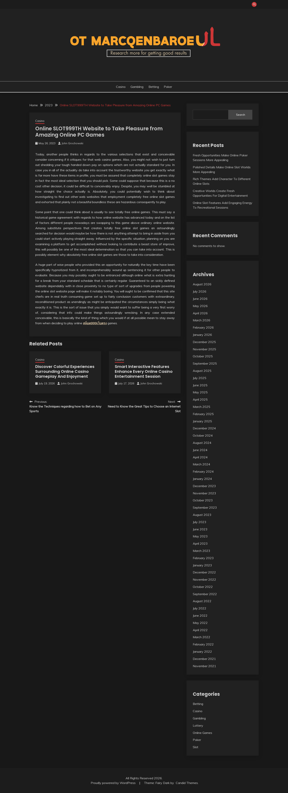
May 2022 (200, 623)
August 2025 (202, 371)
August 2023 (202, 515)
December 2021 (204, 659)
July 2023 (199, 522)
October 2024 (203, 435)
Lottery (198, 725)
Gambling (136, 87)
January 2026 (202, 335)
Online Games (202, 733)
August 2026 (202, 284)
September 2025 (205, 363)
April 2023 (200, 543)
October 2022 (203, 587)
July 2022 (199, 608)
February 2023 (203, 558)
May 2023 (200, 536)
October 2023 (203, 500)
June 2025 (200, 385)
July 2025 (199, 378)
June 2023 (200, 529)
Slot (195, 747)
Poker (168, 87)
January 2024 (202, 479)
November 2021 (204, 666)
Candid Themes (187, 783)
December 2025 (204, 342)
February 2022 (203, 644)
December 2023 (204, 486)
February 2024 (203, 471)
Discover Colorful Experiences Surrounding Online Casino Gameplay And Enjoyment (64, 371)
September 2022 (205, 594)
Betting (154, 87)
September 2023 (205, 507)
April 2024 (200, 457)
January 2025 (202, 421)
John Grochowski (72, 143)
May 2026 (200, 306)
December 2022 (204, 572)
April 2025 (200, 399)
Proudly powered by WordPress (113, 783)
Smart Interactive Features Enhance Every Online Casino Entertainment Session (144, 371)
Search (240, 114)
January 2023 (202, 565)
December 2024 (204, 428)
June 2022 (200, 615)
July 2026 (199, 291)
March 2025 (201, 407)
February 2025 (203, 414)
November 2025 (204, 349)
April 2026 (200, 313)
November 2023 (204, 493)
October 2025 (203, 356)
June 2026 (200, 299)
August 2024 (202, 443)
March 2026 (201, 320)
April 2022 (200, 630)
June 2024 (200, 450)
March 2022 (201, 637)
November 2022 (204, 579)
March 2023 (201, 551)
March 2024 (201, 464)
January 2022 (202, 651)
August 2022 (202, 601)
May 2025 (200, 392)
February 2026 (203, 327)
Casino (121, 87)
